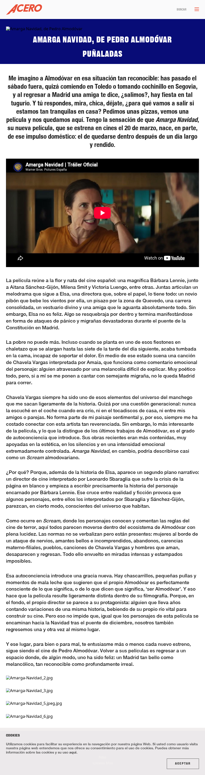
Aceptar (183, 764)
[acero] (24, 9)
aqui (72, 752)
